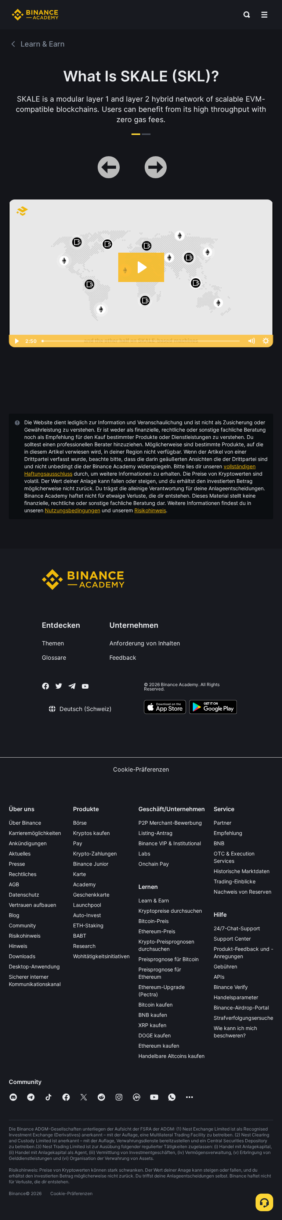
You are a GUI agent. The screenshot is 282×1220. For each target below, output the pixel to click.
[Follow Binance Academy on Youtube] (85, 686)
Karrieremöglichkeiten (35, 833)
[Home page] (35, 15)
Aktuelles (19, 853)
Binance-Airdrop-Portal (241, 1007)
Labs (144, 853)
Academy (84, 884)
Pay (77, 843)
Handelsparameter (236, 997)
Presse (17, 864)
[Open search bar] (244, 14)
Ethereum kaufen (158, 1046)
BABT (79, 936)
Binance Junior (90, 864)
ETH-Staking (88, 925)
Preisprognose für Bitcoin (168, 959)
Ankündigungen (28, 843)
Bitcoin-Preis (153, 921)
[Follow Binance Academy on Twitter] (58, 686)
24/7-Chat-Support (237, 928)
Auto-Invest (87, 915)
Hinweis (18, 946)
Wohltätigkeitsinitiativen (101, 956)
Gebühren (225, 966)
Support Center (232, 938)
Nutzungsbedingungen (72, 510)
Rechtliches (22, 874)
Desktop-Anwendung (34, 966)
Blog (14, 915)
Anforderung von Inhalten (144, 643)
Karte (79, 874)
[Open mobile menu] (264, 14)
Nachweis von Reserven (242, 892)
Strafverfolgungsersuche (243, 1018)
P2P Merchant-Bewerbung (170, 823)
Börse (80, 823)
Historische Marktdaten (242, 871)
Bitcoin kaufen (155, 1004)
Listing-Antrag (155, 833)
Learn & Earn (153, 900)
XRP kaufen (152, 1025)
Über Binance (25, 823)
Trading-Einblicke (235, 881)
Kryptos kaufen (91, 833)
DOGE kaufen (154, 1035)
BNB (219, 843)
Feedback (122, 657)
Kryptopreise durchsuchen (170, 911)
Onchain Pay (153, 864)
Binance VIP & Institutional (169, 843)
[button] (264, 14)
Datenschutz (24, 894)
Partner (222, 823)
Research (84, 946)
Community (22, 925)
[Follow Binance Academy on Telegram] (72, 686)
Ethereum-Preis (156, 931)
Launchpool (87, 905)
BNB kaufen (152, 1015)
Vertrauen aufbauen (32, 905)
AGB (14, 884)
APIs (219, 977)
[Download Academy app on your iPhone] (165, 708)
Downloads (22, 956)
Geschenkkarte (91, 894)
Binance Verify (231, 987)
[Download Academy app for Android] (213, 708)
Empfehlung (228, 833)
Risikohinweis (150, 510)
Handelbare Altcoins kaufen (171, 1056)
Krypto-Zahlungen (95, 853)
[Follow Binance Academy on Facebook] (45, 686)
